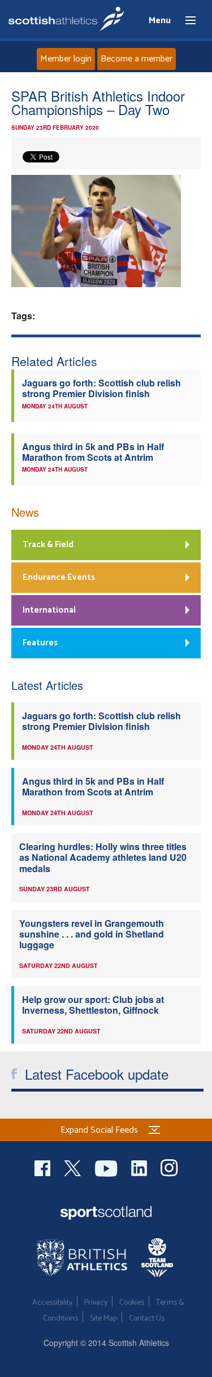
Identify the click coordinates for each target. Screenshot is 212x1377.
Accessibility (52, 1302)
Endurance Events (59, 577)
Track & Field (48, 545)
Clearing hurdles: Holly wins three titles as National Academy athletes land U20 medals (103, 857)
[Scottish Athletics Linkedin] (140, 1166)
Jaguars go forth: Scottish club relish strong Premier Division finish (101, 388)
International (49, 610)
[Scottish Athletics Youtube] (107, 1166)
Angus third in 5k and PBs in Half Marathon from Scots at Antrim (93, 452)
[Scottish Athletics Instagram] (169, 1166)
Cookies (131, 1302)
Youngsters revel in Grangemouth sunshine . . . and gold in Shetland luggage (91, 934)
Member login (66, 59)
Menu (185, 20)
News (25, 512)
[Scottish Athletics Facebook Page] (43, 1166)
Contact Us (147, 1318)
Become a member (136, 59)
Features (40, 643)
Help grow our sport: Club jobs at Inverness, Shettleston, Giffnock (93, 1005)
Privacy (95, 1302)
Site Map (103, 1318)
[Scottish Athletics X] (74, 1166)
